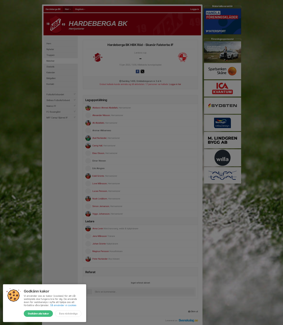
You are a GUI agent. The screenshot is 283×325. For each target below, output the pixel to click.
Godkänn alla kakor (38, 313)
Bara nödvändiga (68, 313)
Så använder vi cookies (63, 305)
